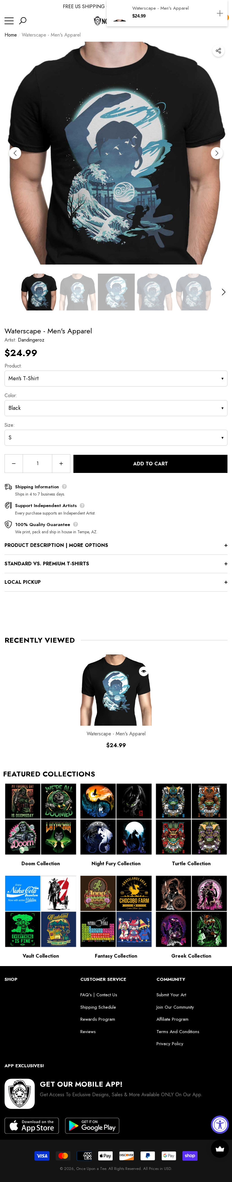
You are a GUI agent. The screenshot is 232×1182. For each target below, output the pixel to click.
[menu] (9, 20)
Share (218, 51)
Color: (11, 395)
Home (11, 34)
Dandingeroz (31, 339)
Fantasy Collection (116, 955)
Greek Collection (191, 955)
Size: (10, 425)
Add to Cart (150, 463)
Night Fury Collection (116, 863)
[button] (22, 20)
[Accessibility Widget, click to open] (220, 1125)
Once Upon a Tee (91, 1168)
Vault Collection (41, 955)
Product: (13, 365)
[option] (116, 153)
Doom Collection (40, 863)
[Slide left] (15, 153)
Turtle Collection (191, 863)
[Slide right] (217, 153)
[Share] (218, 51)
